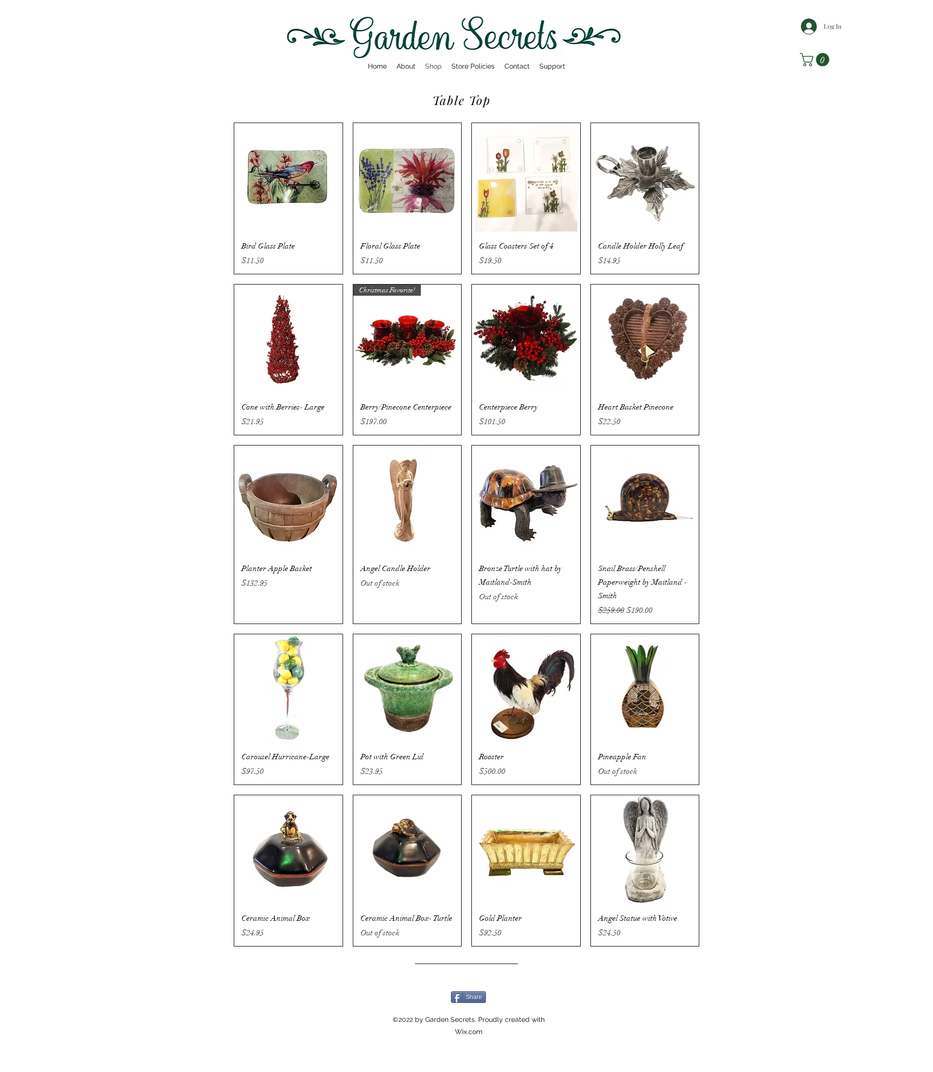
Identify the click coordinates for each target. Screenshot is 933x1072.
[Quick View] (288, 177)
